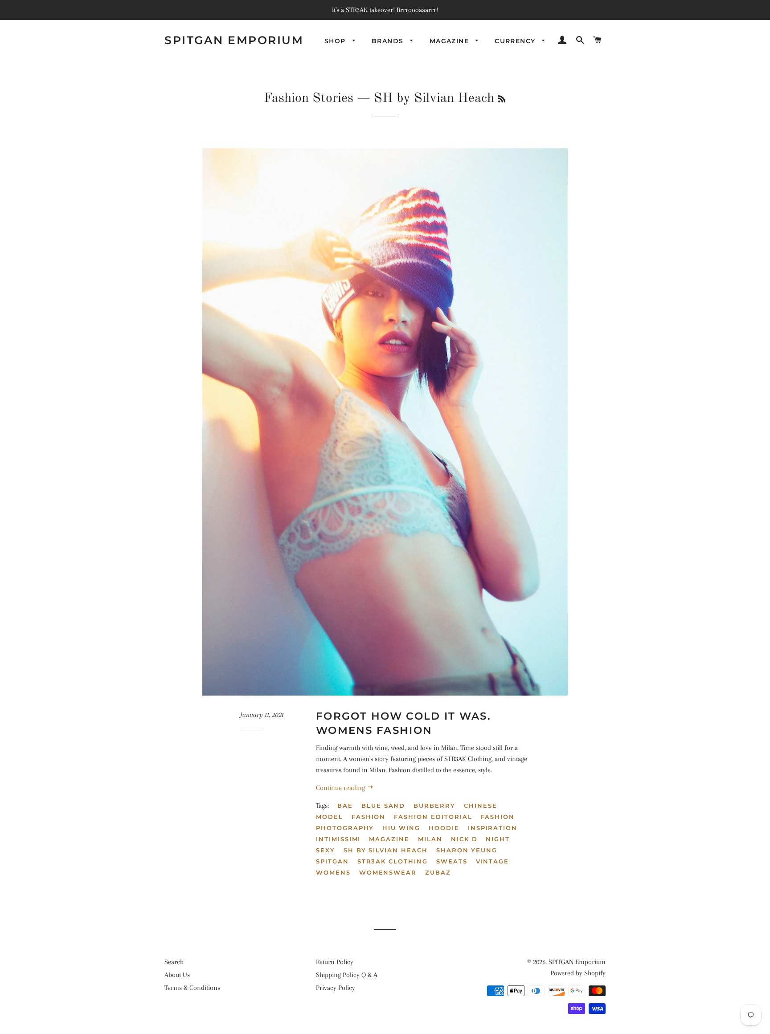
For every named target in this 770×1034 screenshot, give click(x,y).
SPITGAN (332, 861)
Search (174, 962)
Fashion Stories (308, 98)
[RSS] (502, 100)
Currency (516, 41)
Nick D (464, 839)
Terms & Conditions (192, 988)
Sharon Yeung (466, 850)
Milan (430, 839)
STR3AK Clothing (392, 861)
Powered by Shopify (578, 973)
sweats (451, 861)
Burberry (434, 805)
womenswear (388, 872)
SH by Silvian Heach (386, 850)
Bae (345, 805)
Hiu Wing (401, 827)
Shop (336, 41)
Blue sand (383, 805)
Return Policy (334, 962)
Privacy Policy (335, 988)
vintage (492, 861)
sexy (325, 850)
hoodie (444, 827)
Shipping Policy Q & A (346, 975)
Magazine (450, 41)
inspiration (492, 827)
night (498, 839)
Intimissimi (338, 839)
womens (333, 872)
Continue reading (341, 788)
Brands (389, 41)
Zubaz (438, 872)
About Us (177, 975)
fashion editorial (433, 816)
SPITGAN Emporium (233, 40)
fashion (369, 816)
